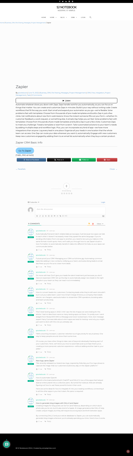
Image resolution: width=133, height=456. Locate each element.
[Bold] (37, 216)
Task (28, 95)
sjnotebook (22, 93)
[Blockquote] (54, 216)
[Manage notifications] (128, 451)
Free (93, 93)
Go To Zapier (25, 150)
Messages (27, 22)
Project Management (38, 22)
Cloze (113, 169)
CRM (13, 22)
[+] (66, 216)
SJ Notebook (66, 7)
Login (83, 17)
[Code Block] (57, 216)
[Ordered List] (48, 216)
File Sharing (19, 22)
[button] (90, 17)
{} (63, 216)
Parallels (20, 169)
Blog (63, 17)
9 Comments (37, 95)
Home (43, 17)
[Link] (60, 216)
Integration (100, 93)
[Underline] (42, 216)
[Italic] (40, 216)
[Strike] (45, 216)
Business (8, 22)
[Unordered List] (51, 216)
